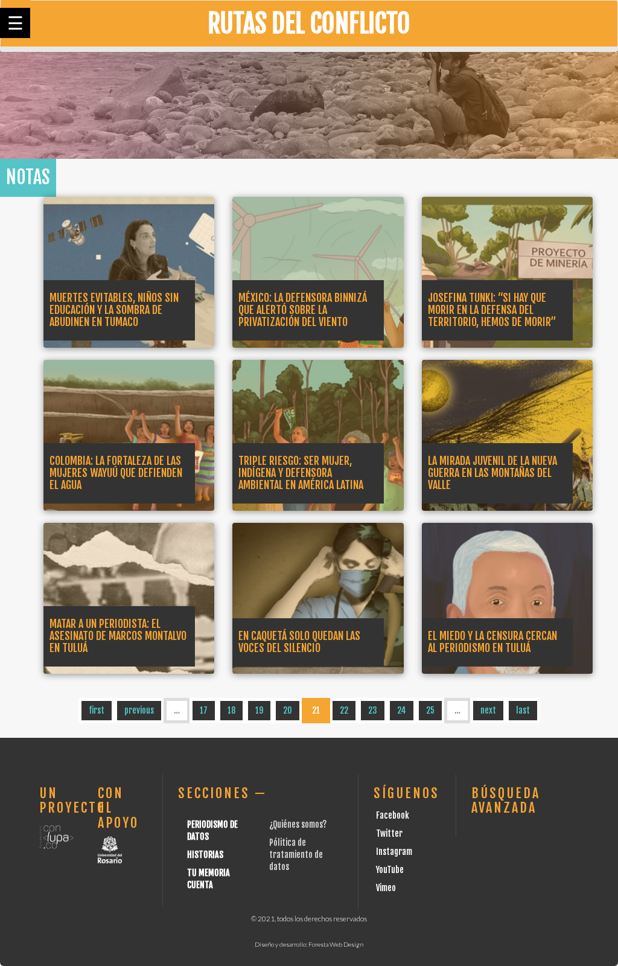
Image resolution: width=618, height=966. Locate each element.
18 (231, 710)
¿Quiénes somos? (298, 824)
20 (287, 710)
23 (372, 710)
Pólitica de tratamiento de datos (296, 854)
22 (344, 710)
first (96, 710)
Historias (205, 854)
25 (430, 710)
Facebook (392, 815)
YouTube (390, 870)
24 (401, 710)
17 (204, 710)
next (488, 710)
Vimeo (386, 888)
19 (259, 710)
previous (139, 710)
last (523, 710)
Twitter (389, 833)
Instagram (394, 851)
